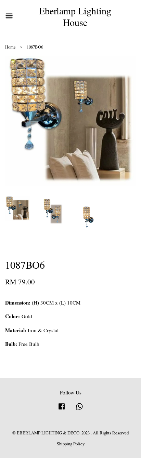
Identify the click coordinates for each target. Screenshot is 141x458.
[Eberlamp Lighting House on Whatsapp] (79, 410)
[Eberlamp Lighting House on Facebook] (61, 410)
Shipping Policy (71, 444)
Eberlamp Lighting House (75, 16)
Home (10, 47)
